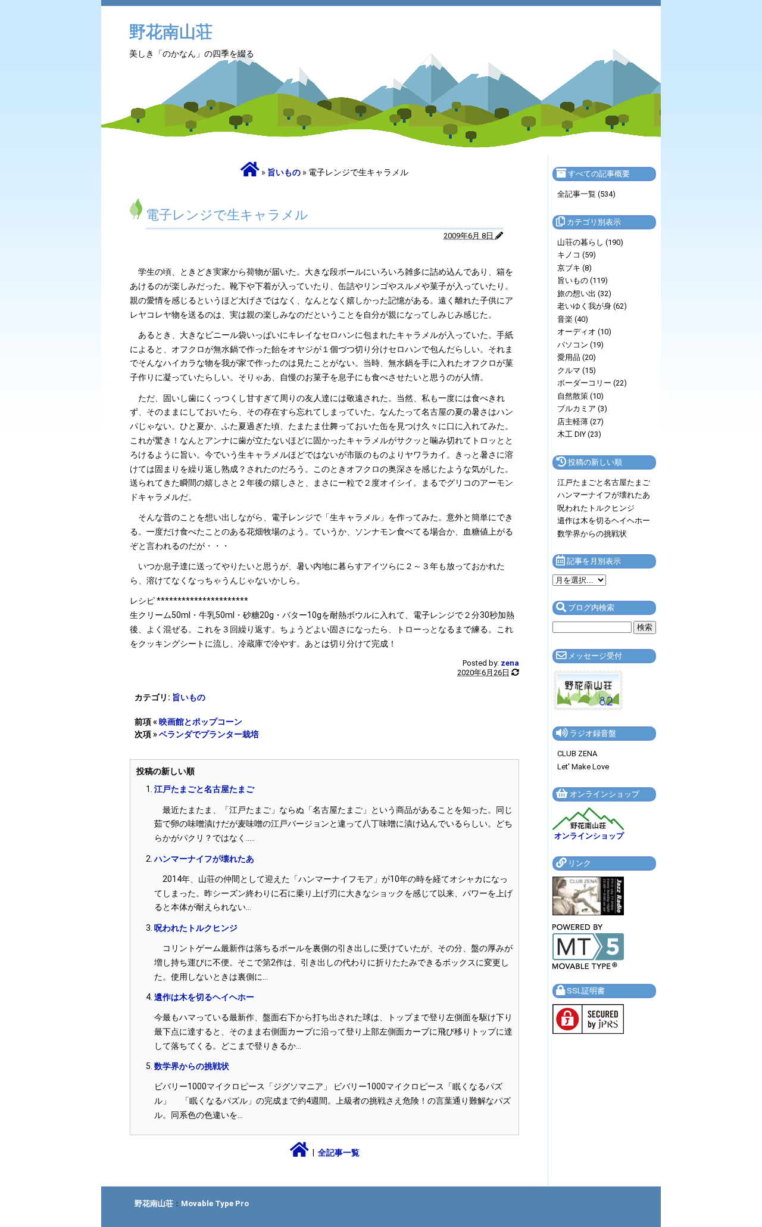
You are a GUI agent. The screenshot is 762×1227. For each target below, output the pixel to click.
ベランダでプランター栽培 (209, 734)
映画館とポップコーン (200, 721)
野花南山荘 (171, 32)
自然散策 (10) (580, 396)
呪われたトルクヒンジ (196, 928)
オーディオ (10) (584, 331)
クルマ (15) (576, 370)
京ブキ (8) (574, 267)
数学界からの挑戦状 (191, 1066)
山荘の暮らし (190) (590, 242)
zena (510, 662)
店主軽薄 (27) (580, 421)
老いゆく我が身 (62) (592, 306)
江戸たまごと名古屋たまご (204, 789)
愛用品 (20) (576, 357)
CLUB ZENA (577, 753)
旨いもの (284, 172)
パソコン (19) (580, 344)
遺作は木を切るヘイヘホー (204, 997)
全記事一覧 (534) (586, 194)
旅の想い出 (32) (584, 293)
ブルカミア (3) (582, 408)
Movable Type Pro (215, 1203)
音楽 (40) (572, 319)
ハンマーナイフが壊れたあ (204, 858)
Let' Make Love (583, 766)
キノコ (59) (576, 254)
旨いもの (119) (582, 280)
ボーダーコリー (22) (592, 382)
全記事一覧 (339, 1152)
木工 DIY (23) (579, 434)
